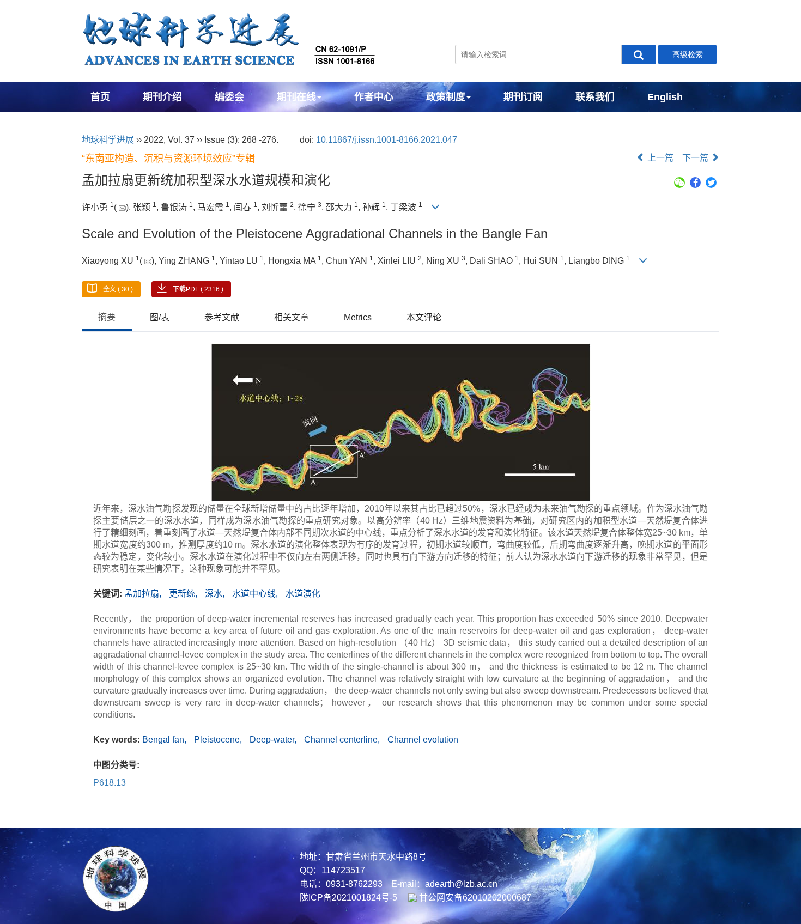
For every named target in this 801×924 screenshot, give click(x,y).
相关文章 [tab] (291, 317)
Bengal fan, (165, 739)
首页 (100, 97)
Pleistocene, (219, 739)
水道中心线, (256, 593)
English (665, 97)
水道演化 (303, 593)
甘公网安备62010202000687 (474, 897)
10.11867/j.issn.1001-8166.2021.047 (386, 139)
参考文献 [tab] (221, 317)
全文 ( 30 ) (118, 289)
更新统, (184, 593)
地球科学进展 (108, 139)
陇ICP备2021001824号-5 (348, 897)
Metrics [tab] (358, 317)
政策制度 (445, 97)
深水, (216, 593)
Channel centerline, (343, 739)
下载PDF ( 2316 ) (198, 289)
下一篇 (696, 157)
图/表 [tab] (159, 317)
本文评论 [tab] (423, 317)
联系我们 (595, 97)
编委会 (229, 97)
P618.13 (109, 782)
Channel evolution (422, 739)
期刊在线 (296, 97)
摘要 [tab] (107, 316)
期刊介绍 (162, 97)
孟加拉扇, (143, 593)
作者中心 (373, 97)
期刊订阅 (523, 97)
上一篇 (659, 157)
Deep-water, (274, 739)
